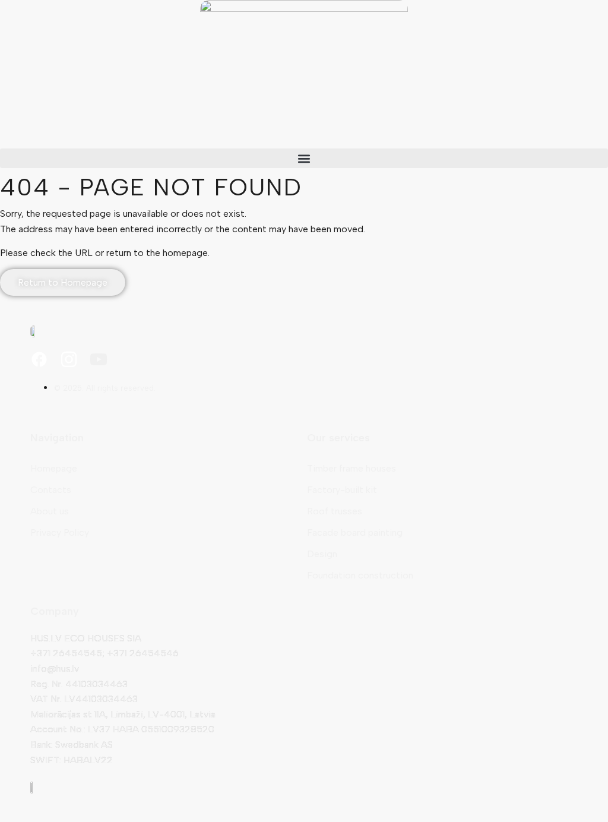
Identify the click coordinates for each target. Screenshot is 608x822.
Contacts (50, 489)
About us (49, 511)
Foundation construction (360, 575)
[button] (304, 158)
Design (322, 553)
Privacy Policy (59, 532)
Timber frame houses (351, 468)
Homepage (53, 468)
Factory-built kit (342, 489)
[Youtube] (98, 359)
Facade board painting (355, 532)
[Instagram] (69, 359)
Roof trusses (334, 511)
